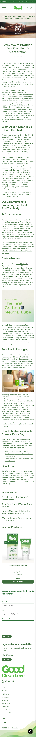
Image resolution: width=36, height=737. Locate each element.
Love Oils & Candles (8, 710)
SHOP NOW (18, 582)
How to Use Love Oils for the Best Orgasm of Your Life (16, 512)
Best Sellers (5, 697)
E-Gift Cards (5, 694)
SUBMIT (6, 660)
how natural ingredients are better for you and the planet (17, 251)
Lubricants (5, 700)
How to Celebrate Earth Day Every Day (16, 451)
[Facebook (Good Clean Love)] (6, 681)
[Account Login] (27, 8)
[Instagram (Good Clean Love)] (3, 681)
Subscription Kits (7, 713)
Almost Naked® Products (18, 565)
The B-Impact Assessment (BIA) (19, 147)
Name (4, 602)
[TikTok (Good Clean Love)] (13, 681)
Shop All (4, 691)
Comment (6, 619)
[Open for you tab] (30, 731)
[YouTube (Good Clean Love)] (9, 681)
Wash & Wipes (6, 703)
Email (4, 610)
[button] (4, 8)
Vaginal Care (5, 706)
